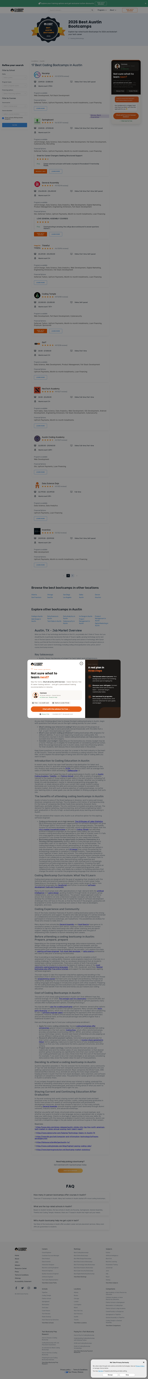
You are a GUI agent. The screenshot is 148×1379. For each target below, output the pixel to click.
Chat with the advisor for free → (56, 709)
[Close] (81, 663)
